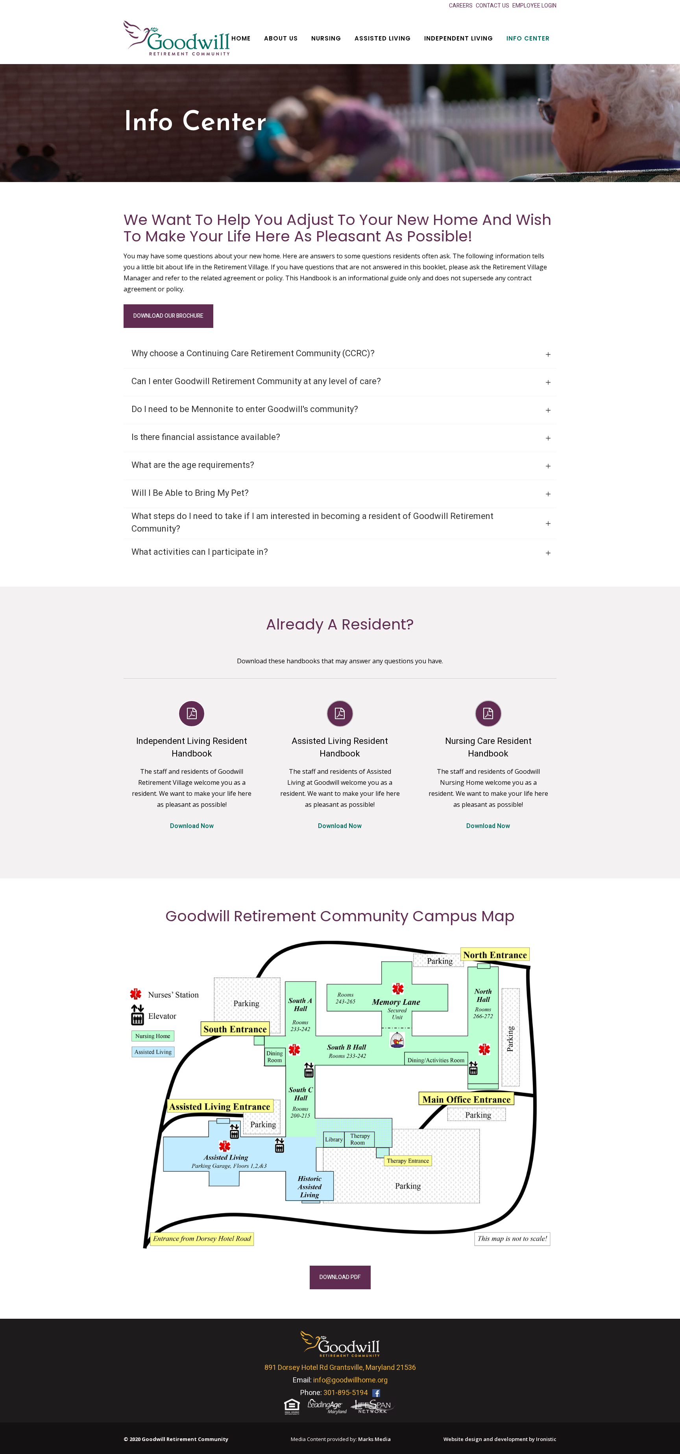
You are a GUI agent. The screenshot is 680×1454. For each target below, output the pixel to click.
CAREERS (461, 6)
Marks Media (374, 1439)
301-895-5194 (345, 1393)
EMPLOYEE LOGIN (534, 6)
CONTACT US (492, 6)
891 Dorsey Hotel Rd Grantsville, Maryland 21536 (340, 1367)
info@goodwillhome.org (350, 1380)
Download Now (192, 826)
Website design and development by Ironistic (499, 1439)
